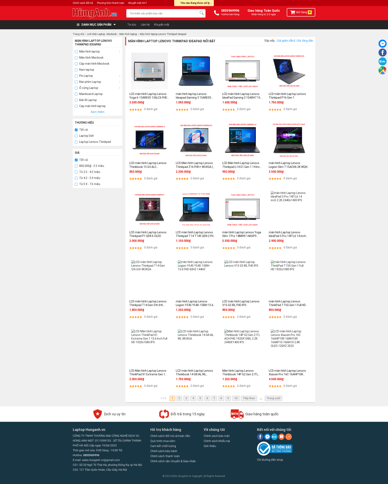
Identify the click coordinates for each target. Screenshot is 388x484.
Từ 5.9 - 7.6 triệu (89, 184)
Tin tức (131, 24)
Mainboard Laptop (91, 94)
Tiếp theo (249, 398)
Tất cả (83, 129)
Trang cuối (273, 398)
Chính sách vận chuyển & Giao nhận (173, 461)
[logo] (97, 13)
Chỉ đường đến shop (270, 459)
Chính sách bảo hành (163, 451)
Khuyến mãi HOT (137, 3)
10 (236, 398)
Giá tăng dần (304, 40)
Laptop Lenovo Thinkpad (95, 141)
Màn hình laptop (89, 51)
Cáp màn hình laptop (92, 106)
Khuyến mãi (161, 24)
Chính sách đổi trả (83, 3)
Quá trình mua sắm (162, 441)
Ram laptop (86, 69)
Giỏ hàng (303, 12)
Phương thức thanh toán (110, 3)
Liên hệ (145, 24)
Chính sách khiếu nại (217, 441)
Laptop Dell (86, 135)
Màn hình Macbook (91, 57)
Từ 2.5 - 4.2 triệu (89, 172)
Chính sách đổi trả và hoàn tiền (170, 436)
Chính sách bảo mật (217, 436)
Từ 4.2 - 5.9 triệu (89, 178)
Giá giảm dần (285, 40)
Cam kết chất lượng (163, 446)
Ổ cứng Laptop (88, 87)
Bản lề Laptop (88, 100)
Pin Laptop (86, 75)
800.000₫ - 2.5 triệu (91, 165)
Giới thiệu (210, 446)
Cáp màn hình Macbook (94, 63)
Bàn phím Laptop (90, 81)
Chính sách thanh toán (165, 456)
